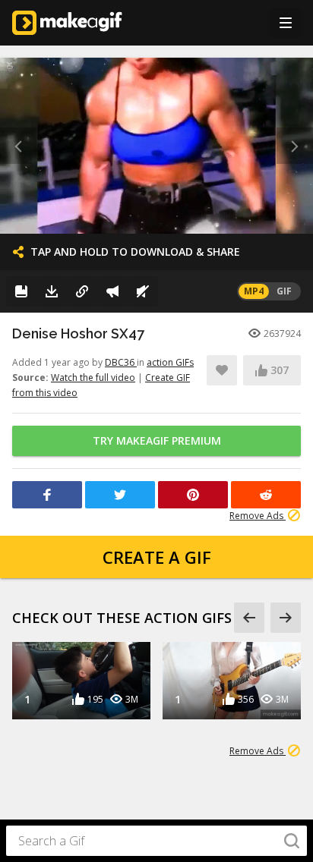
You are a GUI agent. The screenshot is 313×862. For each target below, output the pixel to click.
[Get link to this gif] (82, 291)
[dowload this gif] (51, 291)
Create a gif (157, 557)
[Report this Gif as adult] (112, 291)
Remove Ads (257, 515)
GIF (284, 291)
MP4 (254, 291)
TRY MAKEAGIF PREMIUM (157, 440)
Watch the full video (93, 377)
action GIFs (170, 362)
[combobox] (156, 841)
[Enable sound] (143, 291)
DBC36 (121, 362)
